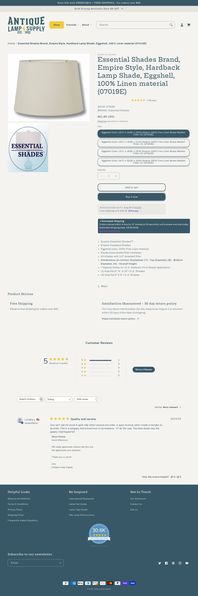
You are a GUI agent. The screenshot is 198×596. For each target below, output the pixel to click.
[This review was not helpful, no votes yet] (178, 477)
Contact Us (136, 504)
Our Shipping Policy (109, 231)
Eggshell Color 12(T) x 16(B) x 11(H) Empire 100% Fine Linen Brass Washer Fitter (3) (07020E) (143, 143)
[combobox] (135, 24)
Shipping (102, 121)
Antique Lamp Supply (102, 589)
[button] (57, 25)
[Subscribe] (59, 563)
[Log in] (182, 25)
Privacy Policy (15, 510)
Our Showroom (138, 499)
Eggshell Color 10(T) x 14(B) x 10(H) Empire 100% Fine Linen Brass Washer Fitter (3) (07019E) (143, 133)
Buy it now (132, 197)
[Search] (171, 24)
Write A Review (143, 369)
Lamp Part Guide (78, 504)
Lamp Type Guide (78, 510)
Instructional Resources (81, 499)
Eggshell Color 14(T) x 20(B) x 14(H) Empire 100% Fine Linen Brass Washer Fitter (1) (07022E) (144, 162)
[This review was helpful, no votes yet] (172, 477)
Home (11, 43)
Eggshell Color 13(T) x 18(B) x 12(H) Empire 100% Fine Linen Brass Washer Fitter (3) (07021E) (143, 152)
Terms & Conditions (18, 504)
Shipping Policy (16, 515)
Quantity (102, 170)
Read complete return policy (118, 318)
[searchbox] (27, 399)
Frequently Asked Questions (23, 520)
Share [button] (104, 286)
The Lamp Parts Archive (81, 515)
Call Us (134, 510)
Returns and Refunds (19, 499)
